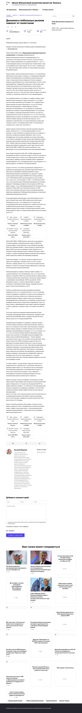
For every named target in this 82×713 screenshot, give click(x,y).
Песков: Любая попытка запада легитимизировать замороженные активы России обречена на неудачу (40, 569)
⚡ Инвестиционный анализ (34, 701)
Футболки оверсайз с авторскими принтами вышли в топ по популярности (16, 568)
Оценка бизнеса (51, 701)
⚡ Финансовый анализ (14, 701)
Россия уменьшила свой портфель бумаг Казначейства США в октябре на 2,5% (65, 558)
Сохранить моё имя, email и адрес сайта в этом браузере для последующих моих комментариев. (27, 523)
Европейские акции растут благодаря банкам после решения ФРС (65, 614)
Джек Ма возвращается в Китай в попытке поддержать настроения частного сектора (65, 651)
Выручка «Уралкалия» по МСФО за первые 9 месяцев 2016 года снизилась (41, 641)
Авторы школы (11, 9)
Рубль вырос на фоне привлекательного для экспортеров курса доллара (65, 586)
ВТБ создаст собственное (65, 667)
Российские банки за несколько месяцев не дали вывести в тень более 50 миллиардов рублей (40, 625)
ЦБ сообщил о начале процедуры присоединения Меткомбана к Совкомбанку (17, 586)
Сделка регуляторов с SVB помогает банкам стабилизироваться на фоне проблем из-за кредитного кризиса (15, 680)
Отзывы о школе (47, 9)
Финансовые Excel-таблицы (28, 9)
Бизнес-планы (64, 701)
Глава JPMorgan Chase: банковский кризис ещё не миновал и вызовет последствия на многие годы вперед (39, 597)
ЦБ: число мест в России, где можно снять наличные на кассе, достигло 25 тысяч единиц (15, 625)
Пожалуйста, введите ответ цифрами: (17, 526)
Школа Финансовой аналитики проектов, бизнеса (36, 3)
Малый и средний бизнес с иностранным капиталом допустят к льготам (40, 668)
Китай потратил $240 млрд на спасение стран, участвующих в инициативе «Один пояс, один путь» (16, 652)
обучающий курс (12, 49)
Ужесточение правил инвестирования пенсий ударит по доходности (17, 693)
